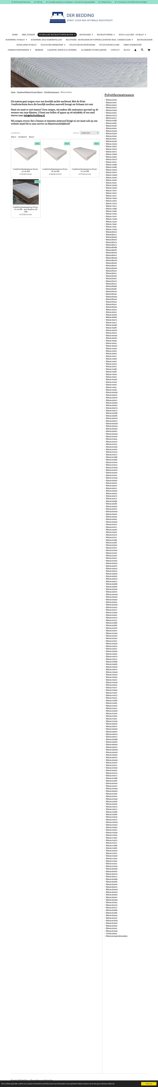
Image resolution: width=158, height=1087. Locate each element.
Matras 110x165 (111, 493)
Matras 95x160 (111, 358)
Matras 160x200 (112, 889)
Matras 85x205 (111, 299)
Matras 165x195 (111, 918)
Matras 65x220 (111, 141)
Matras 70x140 (111, 144)
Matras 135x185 (111, 703)
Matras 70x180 (111, 164)
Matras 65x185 (111, 123)
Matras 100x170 (112, 408)
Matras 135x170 (111, 695)
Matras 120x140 (111, 563)
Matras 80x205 (111, 260)
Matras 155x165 (111, 838)
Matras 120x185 (111, 586)
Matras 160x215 (111, 897)
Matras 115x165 (111, 532)
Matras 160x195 (111, 887)
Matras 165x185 (111, 913)
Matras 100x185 (111, 415)
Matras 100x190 (112, 418)
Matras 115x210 (111, 555)
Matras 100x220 (112, 434)
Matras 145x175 (111, 775)
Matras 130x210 (111, 677)
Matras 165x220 (112, 931)
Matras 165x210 (111, 926)
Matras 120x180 (111, 584)
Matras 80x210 (111, 263)
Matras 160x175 (111, 876)
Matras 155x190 (111, 850)
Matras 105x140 (111, 436)
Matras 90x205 (111, 338)
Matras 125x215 (111, 641)
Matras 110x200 (111, 511)
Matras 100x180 (112, 413)
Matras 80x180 (111, 247)
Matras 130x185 (111, 664)
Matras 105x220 (112, 478)
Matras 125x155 (111, 610)
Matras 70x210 (111, 180)
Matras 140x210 (111, 755)
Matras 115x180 (111, 540)
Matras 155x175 (111, 843)
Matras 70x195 (111, 172)
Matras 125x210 (111, 638)
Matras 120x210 (111, 599)
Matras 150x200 (112, 822)
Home (13, 92)
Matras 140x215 (111, 757)
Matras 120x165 (111, 576)
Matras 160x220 (112, 900)
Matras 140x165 (111, 731)
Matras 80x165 (111, 239)
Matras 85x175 (111, 283)
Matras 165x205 (112, 923)
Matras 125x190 (111, 628)
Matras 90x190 (111, 330)
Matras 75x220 (111, 229)
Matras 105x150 (111, 441)
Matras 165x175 (111, 907)
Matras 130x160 (111, 651)
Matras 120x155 (111, 571)
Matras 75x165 (111, 201)
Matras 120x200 (112, 594)
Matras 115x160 (111, 529)
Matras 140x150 (111, 724)
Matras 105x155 (111, 444)
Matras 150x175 (111, 809)
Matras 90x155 (111, 312)
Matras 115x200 (111, 550)
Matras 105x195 (111, 465)
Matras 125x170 (111, 617)
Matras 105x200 (112, 467)
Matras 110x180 (111, 501)
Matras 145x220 (112, 799)
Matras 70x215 (111, 182)
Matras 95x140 (111, 348)
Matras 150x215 (111, 830)
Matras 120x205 (112, 597)
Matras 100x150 (111, 397)
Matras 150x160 (111, 801)
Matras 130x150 (111, 646)
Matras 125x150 (111, 607)
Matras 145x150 (111, 762)
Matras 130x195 (111, 669)
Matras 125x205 (111, 636)
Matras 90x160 (111, 315)
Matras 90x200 (111, 335)
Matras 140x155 (111, 726)
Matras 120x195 (111, 591)
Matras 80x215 (111, 265)
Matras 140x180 (112, 739)
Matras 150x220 (112, 832)
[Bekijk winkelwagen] (149, 50)
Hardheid (22, 137)
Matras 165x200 (112, 920)
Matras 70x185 (111, 167)
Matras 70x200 (111, 175)
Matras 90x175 (111, 322)
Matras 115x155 (111, 527)
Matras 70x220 (111, 185)
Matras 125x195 (111, 630)
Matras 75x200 (111, 219)
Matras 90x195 (111, 333)
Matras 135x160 (111, 690)
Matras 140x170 (112, 734)
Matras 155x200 (112, 856)
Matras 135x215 (111, 718)
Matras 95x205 (111, 382)
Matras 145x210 (111, 793)
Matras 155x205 (111, 858)
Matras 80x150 (111, 232)
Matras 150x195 (111, 819)
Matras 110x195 (111, 509)
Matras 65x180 (111, 120)
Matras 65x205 (111, 133)
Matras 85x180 (111, 286)
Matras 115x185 (111, 542)
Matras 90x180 (111, 325)
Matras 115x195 (111, 548)
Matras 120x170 (111, 579)
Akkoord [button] (149, 1084)
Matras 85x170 (111, 281)
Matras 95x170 (111, 364)
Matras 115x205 (111, 553)
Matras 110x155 (111, 488)
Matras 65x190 (111, 125)
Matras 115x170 (111, 535)
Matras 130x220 (112, 682)
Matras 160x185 (111, 881)
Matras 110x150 (111, 485)
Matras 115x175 (111, 537)
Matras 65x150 (111, 105)
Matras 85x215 (111, 304)
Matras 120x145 (111, 566)
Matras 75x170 (111, 203)
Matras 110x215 (111, 519)
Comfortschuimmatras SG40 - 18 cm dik (55, 170)
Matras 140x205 (112, 752)
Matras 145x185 (111, 781)
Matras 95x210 (111, 384)
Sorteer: (76, 133)
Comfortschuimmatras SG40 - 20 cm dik (85, 170)
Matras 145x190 (111, 783)
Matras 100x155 (111, 400)
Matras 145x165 (111, 770)
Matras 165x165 (111, 902)
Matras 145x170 (111, 773)
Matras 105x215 (111, 475)
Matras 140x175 (111, 736)
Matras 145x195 (111, 786)
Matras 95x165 (111, 361)
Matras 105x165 (111, 449)
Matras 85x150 (111, 270)
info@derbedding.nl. (34, 115)
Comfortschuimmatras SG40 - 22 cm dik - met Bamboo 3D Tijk (26, 209)
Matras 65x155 (111, 107)
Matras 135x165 (111, 693)
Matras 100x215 (111, 431)
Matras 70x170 (111, 159)
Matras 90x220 (111, 346)
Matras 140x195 (111, 747)
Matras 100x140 (112, 392)
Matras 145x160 (111, 768)
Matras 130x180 (111, 661)
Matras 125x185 (111, 625)
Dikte (13, 137)
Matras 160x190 (112, 884)
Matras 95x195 (111, 377)
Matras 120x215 (111, 602)
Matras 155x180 (111, 845)
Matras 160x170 (112, 874)
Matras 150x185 (111, 814)
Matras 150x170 (111, 806)
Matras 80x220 (111, 268)
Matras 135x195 (111, 708)
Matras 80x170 (111, 242)
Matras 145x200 (112, 788)
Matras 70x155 (111, 151)
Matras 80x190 (111, 252)
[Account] (135, 50)
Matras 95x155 (111, 356)
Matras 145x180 (111, 778)
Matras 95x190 (111, 374)
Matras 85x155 (111, 273)
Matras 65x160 (111, 110)
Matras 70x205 (111, 177)
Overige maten (111, 933)
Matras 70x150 (111, 149)
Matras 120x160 (111, 573)
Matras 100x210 (111, 428)
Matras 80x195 (111, 255)
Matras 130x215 (111, 680)
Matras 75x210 (111, 224)
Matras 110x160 (111, 491)
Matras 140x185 (111, 742)
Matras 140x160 (112, 729)
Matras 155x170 (111, 840)
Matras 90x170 (111, 320)
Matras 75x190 (111, 213)
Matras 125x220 (111, 643)
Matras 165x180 (111, 910)
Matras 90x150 (111, 309)
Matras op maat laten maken (116, 936)
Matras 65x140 (111, 100)
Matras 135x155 (111, 687)
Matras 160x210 (111, 894)
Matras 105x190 (111, 462)
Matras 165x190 (111, 915)
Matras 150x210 (111, 827)
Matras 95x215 (111, 387)
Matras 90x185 (111, 327)
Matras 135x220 (111, 721)
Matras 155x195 (111, 853)
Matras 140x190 (112, 744)
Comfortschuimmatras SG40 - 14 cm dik (26, 170)
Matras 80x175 (111, 245)
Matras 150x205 (112, 825)
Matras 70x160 (111, 154)
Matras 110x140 (111, 480)
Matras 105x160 (111, 447)
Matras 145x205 (112, 791)
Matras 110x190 (111, 506)
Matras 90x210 (111, 340)
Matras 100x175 (111, 410)
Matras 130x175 (111, 659)
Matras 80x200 (111, 258)
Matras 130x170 (111, 656)
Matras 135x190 (111, 705)
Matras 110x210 (111, 516)
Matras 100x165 (111, 405)
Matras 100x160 (112, 403)
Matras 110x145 (111, 483)
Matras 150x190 (111, 817)
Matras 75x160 (111, 198)
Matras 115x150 (111, 524)
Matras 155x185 (111, 848)
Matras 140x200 (112, 749)
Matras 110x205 (111, 514)
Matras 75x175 (111, 206)
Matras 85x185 (111, 289)
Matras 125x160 (111, 612)
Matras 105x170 (111, 452)
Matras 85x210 (111, 302)
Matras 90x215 (111, 343)
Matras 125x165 (111, 615)
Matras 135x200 (112, 711)
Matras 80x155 (111, 234)
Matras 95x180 (111, 369)
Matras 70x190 (111, 170)
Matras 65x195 (111, 128)
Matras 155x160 (111, 835)
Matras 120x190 (111, 589)
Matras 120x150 (111, 568)
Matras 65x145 (111, 102)
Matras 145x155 (111, 765)
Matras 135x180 (111, 700)
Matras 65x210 (111, 136)
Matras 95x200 (111, 379)
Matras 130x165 (111, 654)
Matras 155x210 (111, 861)
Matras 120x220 (112, 604)
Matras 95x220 (111, 390)
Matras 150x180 (111, 812)
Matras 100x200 (112, 423)
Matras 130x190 (111, 667)
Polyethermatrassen (51, 92)
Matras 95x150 (111, 353)
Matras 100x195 (111, 421)
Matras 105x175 (111, 454)
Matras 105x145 (111, 439)
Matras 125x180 (111, 623)
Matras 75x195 (111, 216)
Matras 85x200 (111, 296)
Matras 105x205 (112, 470)
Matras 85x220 (111, 307)
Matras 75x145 (111, 190)
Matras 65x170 (111, 115)
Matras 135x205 (111, 713)
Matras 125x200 (112, 633)
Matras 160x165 (111, 871)
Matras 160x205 (112, 892)
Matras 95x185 (111, 371)
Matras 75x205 (111, 221)
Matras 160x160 (112, 869)
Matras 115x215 (111, 558)
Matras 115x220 (111, 560)
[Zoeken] (142, 49)
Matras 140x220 (112, 760)
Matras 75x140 (111, 188)
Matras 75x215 (111, 226)
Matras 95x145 (111, 351)
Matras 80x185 (111, 250)
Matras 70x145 (111, 146)
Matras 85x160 (111, 276)
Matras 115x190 (111, 545)
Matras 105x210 (111, 472)
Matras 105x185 (111, 459)
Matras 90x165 (66, 92)
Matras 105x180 (111, 457)
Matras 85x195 (111, 294)
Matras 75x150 (111, 193)
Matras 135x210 (111, 716)
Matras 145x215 (111, 796)
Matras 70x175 (111, 162)
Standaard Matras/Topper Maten (29, 92)
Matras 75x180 (111, 208)
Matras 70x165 (111, 157)
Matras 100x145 (111, 395)
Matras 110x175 (111, 498)
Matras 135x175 (111, 698)
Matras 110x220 (111, 522)
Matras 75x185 (111, 211)
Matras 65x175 (111, 118)
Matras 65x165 (111, 113)
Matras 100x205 (112, 426)
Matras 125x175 (111, 620)
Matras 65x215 (111, 138)
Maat (31, 137)
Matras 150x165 (111, 804)
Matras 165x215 (111, 928)
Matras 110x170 (111, 496)
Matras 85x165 (111, 278)
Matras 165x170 (111, 905)
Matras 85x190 (111, 291)
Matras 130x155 (111, 648)
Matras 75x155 (111, 195)
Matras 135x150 (111, 685)
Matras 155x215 (111, 863)
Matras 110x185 (111, 503)
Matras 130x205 (112, 674)
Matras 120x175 (111, 581)
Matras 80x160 (111, 237)
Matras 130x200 (112, 672)
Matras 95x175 (111, 366)
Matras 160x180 (112, 879)
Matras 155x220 (111, 866)
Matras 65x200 (111, 131)
